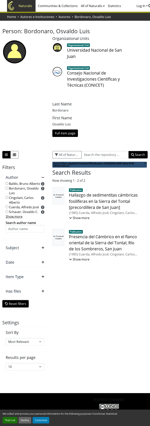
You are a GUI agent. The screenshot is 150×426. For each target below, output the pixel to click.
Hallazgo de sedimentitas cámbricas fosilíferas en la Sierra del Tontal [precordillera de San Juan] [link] (103, 201)
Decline (25, 420)
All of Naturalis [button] (91, 6)
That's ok (10, 420)
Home (11, 17)
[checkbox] (7, 183)
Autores (64, 17)
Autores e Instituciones (37, 17)
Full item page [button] (65, 133)
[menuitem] (93, 6)
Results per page (21, 357)
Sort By (12, 332)
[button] (25, 177)
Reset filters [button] (17, 304)
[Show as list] (6, 154)
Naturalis (25, 6)
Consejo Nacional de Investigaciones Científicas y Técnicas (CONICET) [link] (93, 79)
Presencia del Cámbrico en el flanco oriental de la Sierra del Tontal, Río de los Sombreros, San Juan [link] (103, 243)
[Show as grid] (14, 154)
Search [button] (139, 155)
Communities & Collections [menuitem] (58, 6)
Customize (41, 420)
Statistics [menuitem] (114, 6)
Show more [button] (14, 216)
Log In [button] (141, 6)
